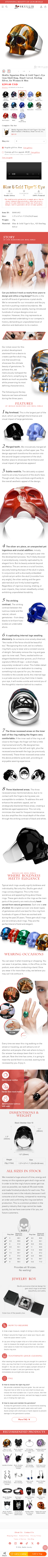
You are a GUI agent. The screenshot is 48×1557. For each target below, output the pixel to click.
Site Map (31, 1539)
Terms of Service (20, 1539)
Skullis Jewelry (27, 1547)
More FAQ (22, 1419)
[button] (3, 7)
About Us (18, 1532)
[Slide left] (18, 71)
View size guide (7, 157)
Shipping (5, 87)
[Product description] (9, 71)
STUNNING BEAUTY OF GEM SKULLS (24, 2)
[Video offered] (3, 71)
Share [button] (4, 1555)
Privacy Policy (36, 1536)
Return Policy (24, 1536)
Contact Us (29, 1532)
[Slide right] (29, 71)
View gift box (27, 148)
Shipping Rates (12, 1536)
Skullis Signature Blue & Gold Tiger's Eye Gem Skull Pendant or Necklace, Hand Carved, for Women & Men (28, 131)
